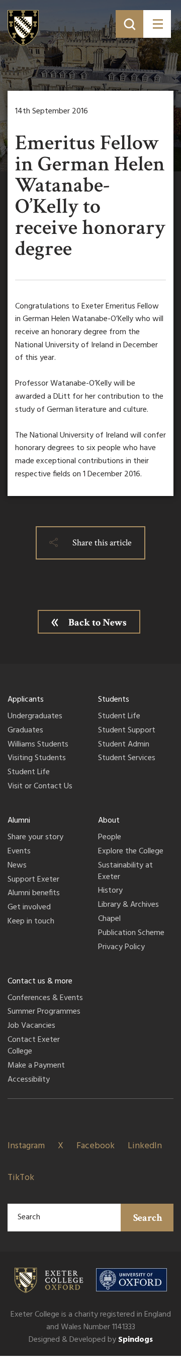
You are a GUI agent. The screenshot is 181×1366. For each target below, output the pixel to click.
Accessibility (29, 1080)
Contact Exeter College (34, 1046)
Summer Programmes (44, 1012)
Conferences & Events (45, 998)
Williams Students (38, 745)
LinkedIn (145, 1146)
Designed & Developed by (91, 1339)
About (109, 820)
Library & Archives (128, 905)
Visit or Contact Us (40, 787)
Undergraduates (35, 717)
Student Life (29, 773)
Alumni (19, 820)
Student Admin (123, 745)
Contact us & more (40, 981)
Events (19, 852)
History (110, 891)
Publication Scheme (131, 933)
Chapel (109, 919)
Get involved (29, 908)
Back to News (97, 622)
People (109, 838)
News (17, 866)
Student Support (126, 731)
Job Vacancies (31, 1026)
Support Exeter (33, 880)
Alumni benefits (34, 894)
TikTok (21, 1177)
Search (147, 1217)
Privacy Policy (121, 948)
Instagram (26, 1146)
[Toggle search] (129, 24)
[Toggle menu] (157, 24)
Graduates (25, 731)
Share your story (35, 838)
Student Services (126, 759)
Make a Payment (36, 1066)
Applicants (26, 699)
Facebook (95, 1146)
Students (113, 699)
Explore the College (130, 852)
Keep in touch (31, 922)
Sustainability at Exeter (125, 872)
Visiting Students (37, 759)
